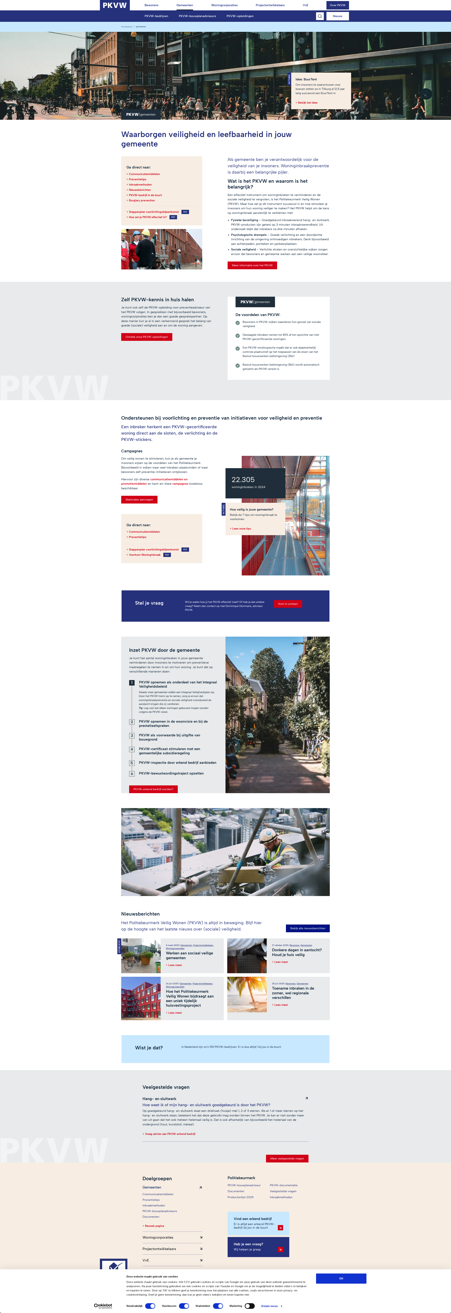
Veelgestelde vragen (283, 1191)
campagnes (180, 483)
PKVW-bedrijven (156, 16)
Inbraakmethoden (281, 1197)
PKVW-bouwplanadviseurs (197, 16)
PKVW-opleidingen (240, 16)
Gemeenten (185, 5)
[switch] (184, 1306)
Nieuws (337, 16)
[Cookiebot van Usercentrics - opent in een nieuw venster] (103, 1306)
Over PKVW (337, 5)
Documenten (236, 1191)
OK (341, 1278)
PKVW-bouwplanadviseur (244, 1185)
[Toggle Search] (320, 16)
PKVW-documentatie (284, 1185)
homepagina (126, 27)
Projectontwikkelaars (270, 5)
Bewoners (151, 5)
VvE (305, 5)
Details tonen (269, 1306)
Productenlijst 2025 (241, 1197)
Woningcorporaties (224, 5)
